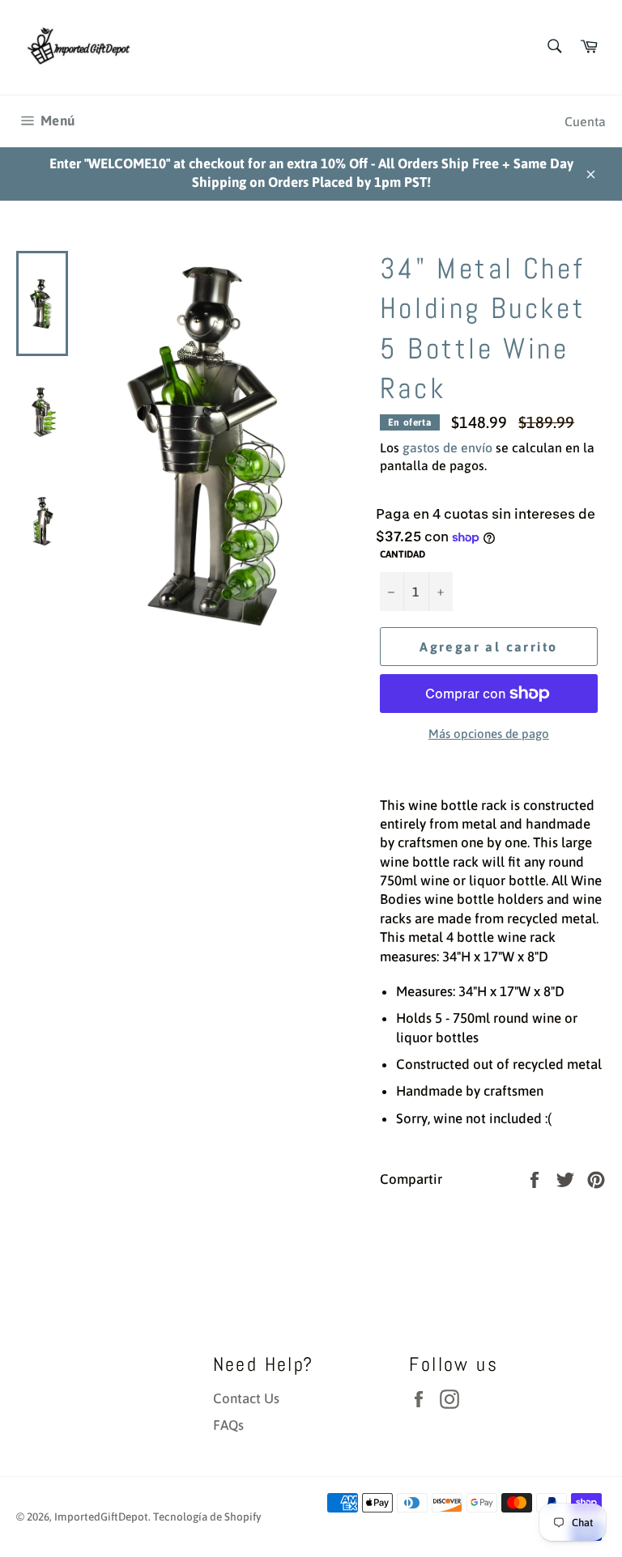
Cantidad (402, 554)
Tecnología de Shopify (207, 1516)
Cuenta (585, 121)
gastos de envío (447, 447)
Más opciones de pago (488, 733)
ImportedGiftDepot (101, 1516)
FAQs (228, 1425)
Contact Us (246, 1398)
